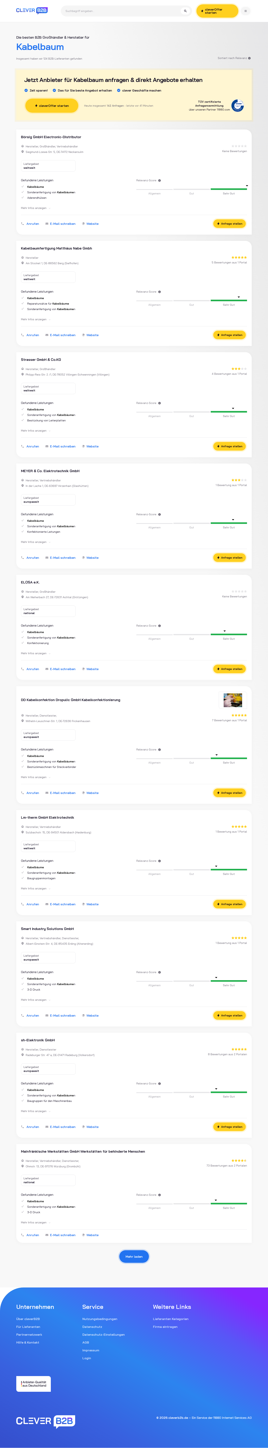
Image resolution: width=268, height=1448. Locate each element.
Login (86, 1358)
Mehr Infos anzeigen (34, 208)
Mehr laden (134, 1256)
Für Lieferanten (28, 1327)
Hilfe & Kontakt (27, 1342)
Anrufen (32, 224)
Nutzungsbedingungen (99, 1319)
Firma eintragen (165, 1327)
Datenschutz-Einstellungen (103, 1334)
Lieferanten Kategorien (171, 1319)
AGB (85, 1342)
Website (92, 224)
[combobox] (123, 11)
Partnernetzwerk (29, 1334)
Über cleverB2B (28, 1319)
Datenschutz (92, 1327)
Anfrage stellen (231, 223)
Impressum (90, 1350)
